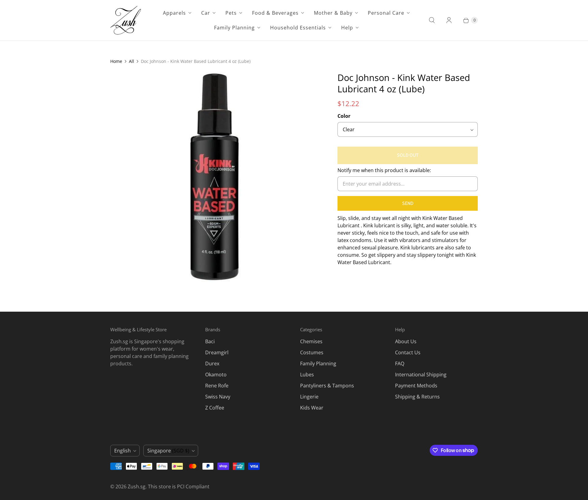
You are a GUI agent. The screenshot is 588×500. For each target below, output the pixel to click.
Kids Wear (311, 407)
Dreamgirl (216, 352)
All (131, 61)
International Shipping (421, 374)
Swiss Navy (217, 396)
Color (343, 116)
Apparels (174, 13)
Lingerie (309, 396)
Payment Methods (416, 385)
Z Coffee (214, 407)
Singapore (168, 450)
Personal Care (386, 13)
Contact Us (407, 352)
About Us (406, 341)
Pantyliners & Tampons (327, 385)
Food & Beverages (275, 13)
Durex (212, 363)
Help (347, 27)
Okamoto (216, 374)
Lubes (307, 374)
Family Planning (234, 27)
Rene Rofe (216, 385)
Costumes (311, 352)
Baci (210, 341)
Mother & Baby (333, 13)
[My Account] (449, 20)
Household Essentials (298, 27)
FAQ (399, 363)
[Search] (431, 20)
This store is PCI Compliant (178, 486)
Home (116, 61)
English (122, 450)
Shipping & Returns (417, 396)
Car (205, 13)
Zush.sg (136, 486)
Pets (231, 13)
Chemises (311, 341)
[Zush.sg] (125, 20)
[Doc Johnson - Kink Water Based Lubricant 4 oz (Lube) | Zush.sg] (215, 177)
